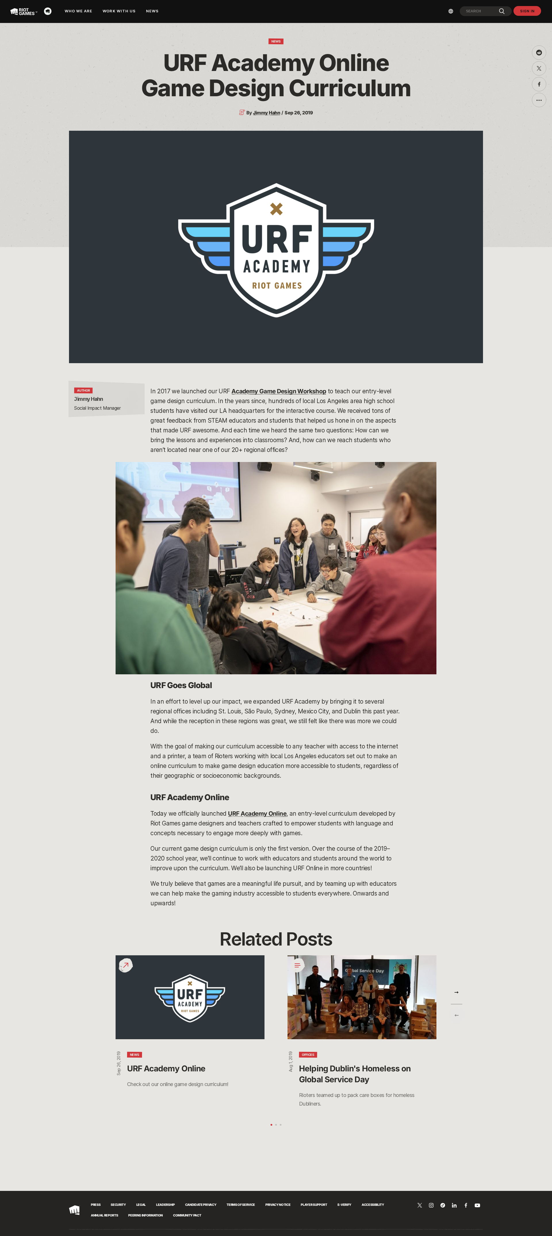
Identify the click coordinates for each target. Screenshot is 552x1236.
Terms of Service (241, 1205)
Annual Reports (104, 1215)
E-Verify (344, 1205)
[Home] (49, 11)
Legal (141, 1205)
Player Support (314, 1205)
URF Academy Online (257, 813)
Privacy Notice (277, 1205)
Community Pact (187, 1215)
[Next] (456, 992)
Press (95, 1205)
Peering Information (145, 1215)
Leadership (165, 1205)
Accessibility (373, 1205)
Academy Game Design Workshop (278, 391)
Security (118, 1205)
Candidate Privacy (200, 1205)
